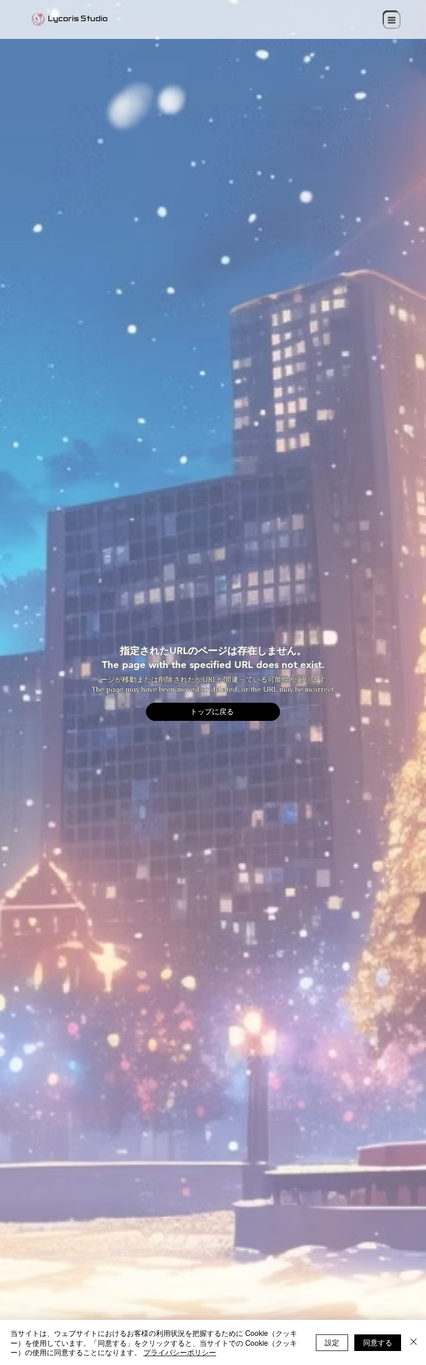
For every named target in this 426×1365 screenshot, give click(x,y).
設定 (332, 1342)
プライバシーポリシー (179, 1352)
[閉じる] (413, 1342)
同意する (377, 1342)
